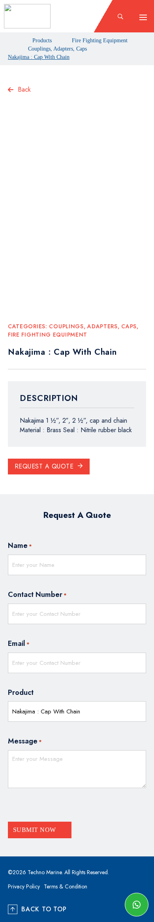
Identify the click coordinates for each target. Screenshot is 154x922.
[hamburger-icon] (143, 17)
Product (21, 692)
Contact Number (37, 594)
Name (20, 545)
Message (25, 741)
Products (42, 40)
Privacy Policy (24, 886)
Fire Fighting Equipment (100, 40)
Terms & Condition (65, 886)
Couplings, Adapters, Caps (57, 49)
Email (19, 643)
